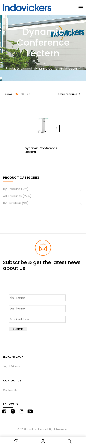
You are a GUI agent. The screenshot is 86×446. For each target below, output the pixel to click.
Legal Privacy (11, 366)
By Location (12, 203)
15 (16, 94)
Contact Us (10, 390)
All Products (12, 196)
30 (22, 94)
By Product (11, 189)
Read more (56, 128)
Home (41, 63)
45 (28, 94)
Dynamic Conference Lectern (41, 150)
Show (8, 94)
